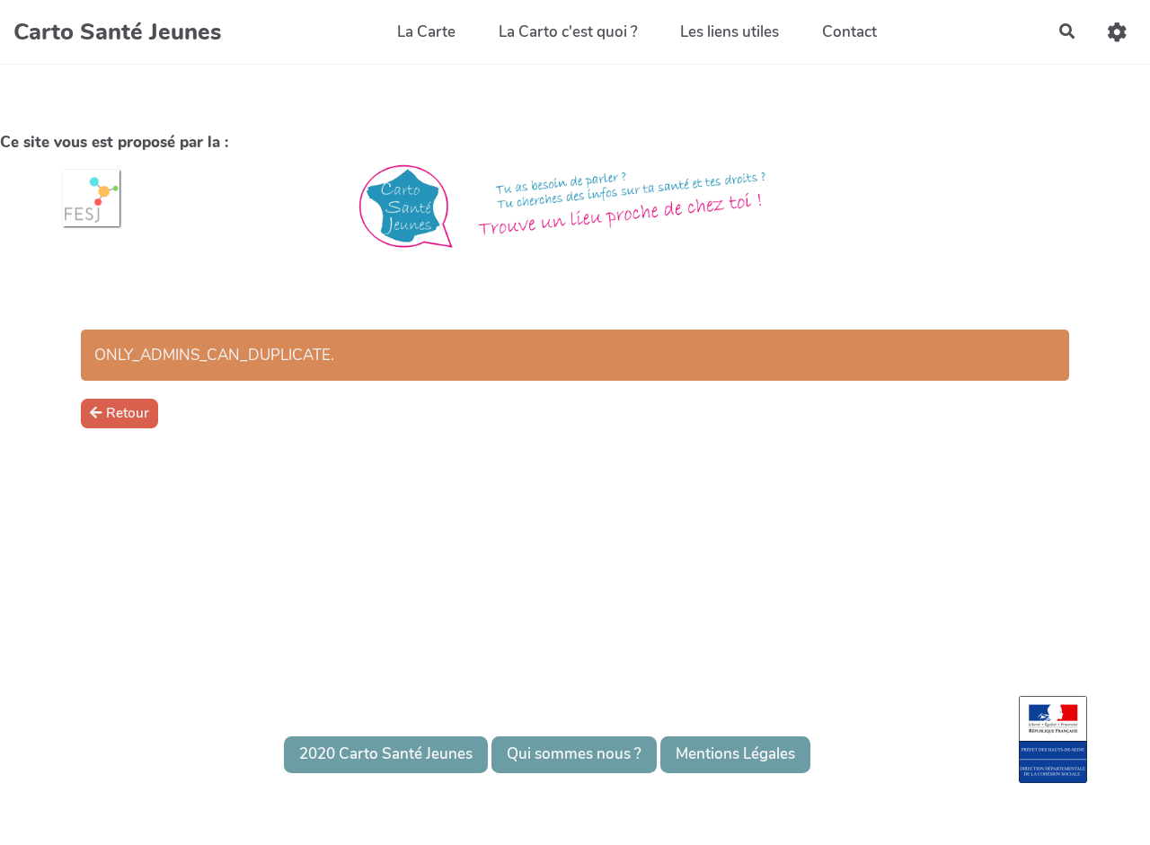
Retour (127, 413)
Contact (849, 32)
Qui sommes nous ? (574, 754)
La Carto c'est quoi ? (568, 32)
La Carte (426, 32)
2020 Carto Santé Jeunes (386, 754)
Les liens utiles (729, 32)
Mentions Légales (735, 754)
